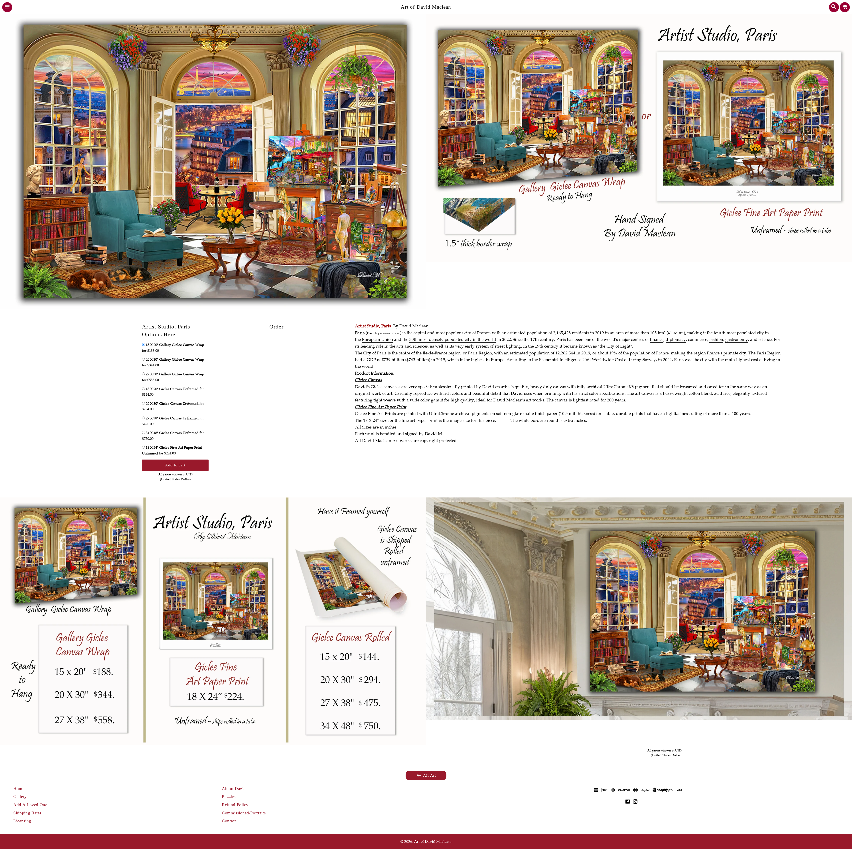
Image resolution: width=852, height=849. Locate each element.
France (483, 332)
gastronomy (736, 339)
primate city (734, 353)
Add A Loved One (30, 804)
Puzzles (229, 796)
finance (656, 339)
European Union (377, 339)
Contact (229, 821)
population (537, 332)
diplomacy (676, 339)
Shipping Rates (27, 813)
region (454, 353)
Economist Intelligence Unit (565, 359)
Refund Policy (235, 804)
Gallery (20, 796)
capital (420, 332)
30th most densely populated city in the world (452, 339)
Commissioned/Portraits (244, 813)
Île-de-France (435, 353)
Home (18, 788)
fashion (716, 339)
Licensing (22, 821)
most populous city (453, 332)
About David (234, 788)
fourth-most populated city (739, 332)
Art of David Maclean (426, 7)
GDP (371, 359)
